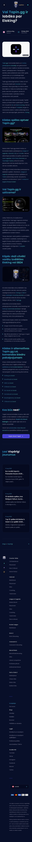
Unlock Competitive (15, 660)
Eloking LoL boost (9, 376)
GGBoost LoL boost (10, 387)
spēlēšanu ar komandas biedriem (12, 367)
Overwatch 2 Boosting (15, 645)
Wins (10, 587)
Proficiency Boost (14, 663)
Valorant (10, 153)
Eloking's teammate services (11, 309)
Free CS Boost (13, 568)
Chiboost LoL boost (10, 401)
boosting (22, 105)
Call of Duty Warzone (17, 158)
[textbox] (19, 787)
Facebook (12, 763)
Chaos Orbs (12, 679)
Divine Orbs (12, 682)
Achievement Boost (15, 667)
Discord (11, 766)
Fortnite (21, 153)
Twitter (11, 770)
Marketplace (13, 675)
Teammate (12, 594)
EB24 (23, 293)
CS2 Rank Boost (13, 561)
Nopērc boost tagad (15, 436)
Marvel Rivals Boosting (15, 653)
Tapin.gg (5, 63)
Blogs (4, 544)
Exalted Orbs (13, 686)
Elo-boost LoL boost (10, 390)
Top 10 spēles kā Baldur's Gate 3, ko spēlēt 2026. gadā (15, 520)
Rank (17, 105)
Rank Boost (12, 580)
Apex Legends (6, 158)
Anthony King (10, 31)
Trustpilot (19, 107)
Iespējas (11, 716)
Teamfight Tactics (8, 161)
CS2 (15, 153)
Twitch (4, 177)
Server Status (13, 571)
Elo (12, 105)
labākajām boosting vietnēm (15, 295)
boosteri (18, 84)
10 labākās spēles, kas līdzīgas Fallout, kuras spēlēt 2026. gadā (14, 497)
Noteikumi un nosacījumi (16, 732)
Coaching (12, 590)
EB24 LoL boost (8, 383)
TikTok (11, 756)
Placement (12, 565)
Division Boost (13, 602)
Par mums (12, 706)
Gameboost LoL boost (11, 394)
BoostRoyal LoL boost (10, 379)
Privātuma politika (14, 741)
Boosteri (11, 720)
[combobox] (19, 787)
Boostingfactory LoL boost (12, 398)
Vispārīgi (10, 544)
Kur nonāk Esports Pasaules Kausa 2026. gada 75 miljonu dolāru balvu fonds (14, 472)
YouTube (11, 753)
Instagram (12, 759)
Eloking (27, 112)
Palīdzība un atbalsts (15, 723)
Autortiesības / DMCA (15, 744)
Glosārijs (11, 713)
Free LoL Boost (13, 619)
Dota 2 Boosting (14, 636)
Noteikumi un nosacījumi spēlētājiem (16, 736)
